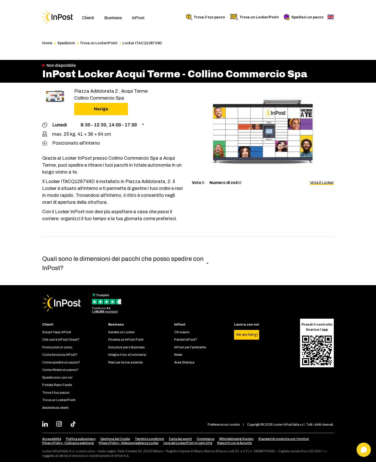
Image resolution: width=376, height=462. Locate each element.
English (330, 17)
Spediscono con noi (57, 377)
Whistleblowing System (236, 439)
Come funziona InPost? (59, 355)
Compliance (205, 439)
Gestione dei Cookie (115, 439)
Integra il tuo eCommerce (127, 355)
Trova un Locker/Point (259, 17)
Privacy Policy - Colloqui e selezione (68, 443)
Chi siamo (182, 332)
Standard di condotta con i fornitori (283, 439)
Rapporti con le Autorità (234, 443)
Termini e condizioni (149, 439)
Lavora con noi (246, 324)
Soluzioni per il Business (126, 347)
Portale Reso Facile (57, 385)
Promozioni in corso (57, 347)
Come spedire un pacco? (61, 362)
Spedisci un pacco (307, 17)
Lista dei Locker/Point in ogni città (187, 443)
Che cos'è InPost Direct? (60, 339)
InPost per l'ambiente (190, 347)
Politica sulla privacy (80, 439)
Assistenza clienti (55, 408)
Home (47, 43)
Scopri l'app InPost (56, 332)
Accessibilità (51, 439)
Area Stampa (184, 362)
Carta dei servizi (180, 439)
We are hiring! (247, 335)
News (178, 355)
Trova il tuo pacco (209, 17)
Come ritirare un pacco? (60, 370)
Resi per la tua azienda (125, 362)
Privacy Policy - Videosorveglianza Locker (129, 443)
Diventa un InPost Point (125, 339)
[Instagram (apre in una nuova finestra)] (60, 425)
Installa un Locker (121, 332)
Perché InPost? (185, 339)
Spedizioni (66, 43)
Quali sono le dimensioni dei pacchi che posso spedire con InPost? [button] (123, 263)
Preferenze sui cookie (224, 424)
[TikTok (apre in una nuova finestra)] (74, 425)
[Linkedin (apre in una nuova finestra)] (46, 425)
